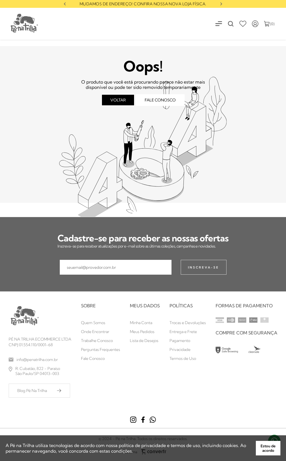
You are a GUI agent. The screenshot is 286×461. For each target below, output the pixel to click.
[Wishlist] (243, 24)
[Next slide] (221, 4)
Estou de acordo (268, 448)
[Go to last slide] (65, 4)
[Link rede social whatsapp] (153, 419)
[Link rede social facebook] (143, 419)
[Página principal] (19, 24)
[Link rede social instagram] (133, 419)
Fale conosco (160, 100)
